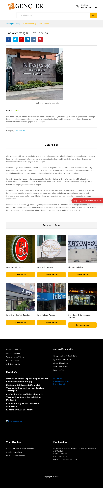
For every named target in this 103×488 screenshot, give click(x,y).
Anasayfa (10, 24)
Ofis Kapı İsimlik (13, 364)
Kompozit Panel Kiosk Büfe (65, 356)
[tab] (51, 146)
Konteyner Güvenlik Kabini (19, 410)
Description (51, 145)
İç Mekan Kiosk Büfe (62, 360)
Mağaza (19, 24)
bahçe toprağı (59, 384)
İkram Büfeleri (59, 370)
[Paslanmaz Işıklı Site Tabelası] (8, 39)
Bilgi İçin (84, 5)
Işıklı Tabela (20, 131)
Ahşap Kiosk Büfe (60, 363)
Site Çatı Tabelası (75, 267)
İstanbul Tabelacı (13, 350)
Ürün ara (93, 15)
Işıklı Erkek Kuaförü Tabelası (18, 315)
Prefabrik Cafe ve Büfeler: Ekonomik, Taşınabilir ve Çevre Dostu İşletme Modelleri (24, 397)
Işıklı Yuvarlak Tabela (14, 267)
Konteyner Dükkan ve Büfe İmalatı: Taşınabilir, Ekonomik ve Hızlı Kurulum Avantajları (25, 388)
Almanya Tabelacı (13, 353)
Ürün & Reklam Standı (15, 456)
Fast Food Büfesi (60, 367)
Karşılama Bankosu (14, 452)
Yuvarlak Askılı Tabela (15, 357)
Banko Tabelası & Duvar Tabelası (20, 449)
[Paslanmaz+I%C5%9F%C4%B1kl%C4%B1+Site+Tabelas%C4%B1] (15, 39)
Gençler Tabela (12, 360)
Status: (9, 111)
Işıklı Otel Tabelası (45, 267)
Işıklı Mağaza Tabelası (46, 315)
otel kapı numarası (61, 381)
